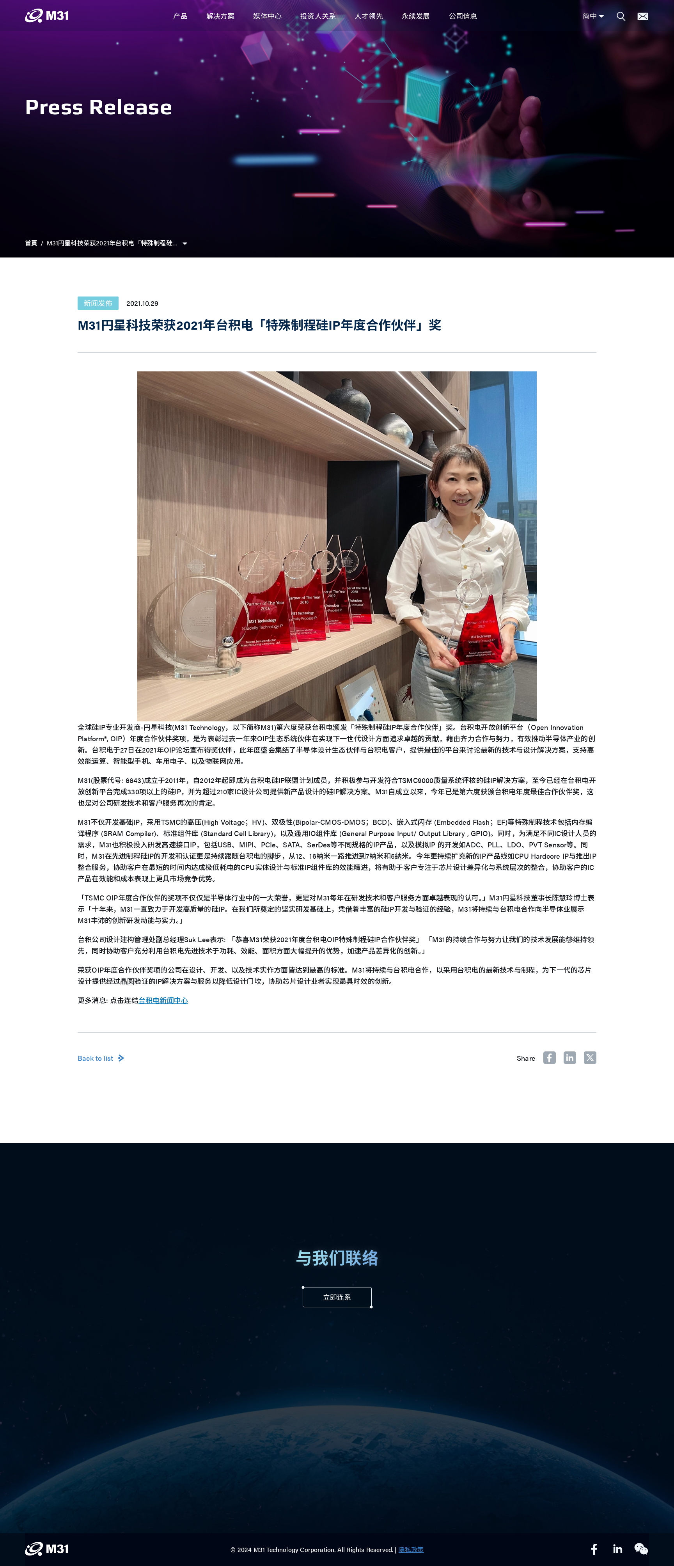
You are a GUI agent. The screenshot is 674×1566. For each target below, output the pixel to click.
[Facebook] (594, 1549)
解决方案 (220, 16)
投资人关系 (318, 16)
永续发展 (416, 16)
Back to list (95, 1058)
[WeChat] (641, 1549)
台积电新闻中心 (163, 1000)
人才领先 (369, 16)
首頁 (31, 242)
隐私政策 (411, 1549)
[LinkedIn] (618, 1549)
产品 (180, 16)
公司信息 (463, 16)
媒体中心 (267, 16)
